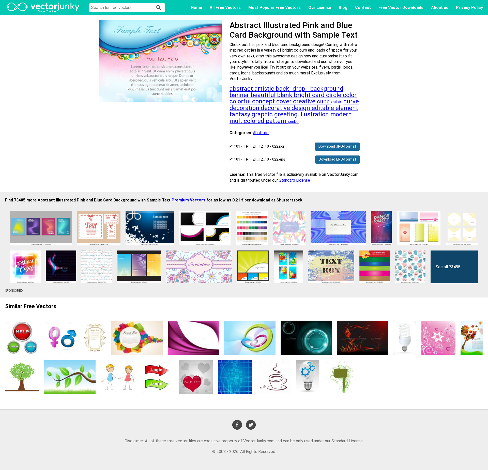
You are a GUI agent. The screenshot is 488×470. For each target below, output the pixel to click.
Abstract (261, 132)
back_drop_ (293, 88)
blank (285, 95)
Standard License (294, 180)
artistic (265, 88)
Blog (343, 7)
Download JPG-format (337, 146)
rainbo (293, 121)
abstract (242, 88)
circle (334, 95)
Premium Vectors (188, 200)
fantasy (241, 114)
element (347, 108)
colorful (241, 101)
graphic (263, 114)
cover (284, 101)
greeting (286, 114)
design (302, 108)
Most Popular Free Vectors (274, 7)
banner (240, 95)
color (350, 95)
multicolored (248, 120)
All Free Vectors (225, 7)
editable (324, 108)
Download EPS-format (337, 159)
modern (341, 114)
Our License (319, 7)
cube (324, 101)
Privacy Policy (469, 7)
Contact (363, 7)
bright (303, 95)
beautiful (264, 95)
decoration (245, 108)
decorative (276, 108)
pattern (277, 120)
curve (351, 101)
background (326, 88)
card (319, 95)
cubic (337, 101)
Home (196, 7)
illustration (314, 114)
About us (439, 7)
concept (264, 101)
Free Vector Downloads (400, 7)
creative (305, 101)
